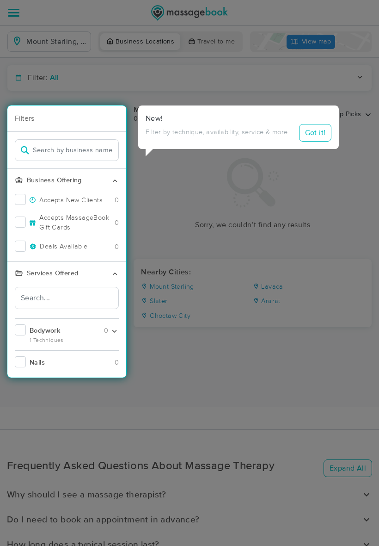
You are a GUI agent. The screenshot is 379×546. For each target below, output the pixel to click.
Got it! (315, 132)
